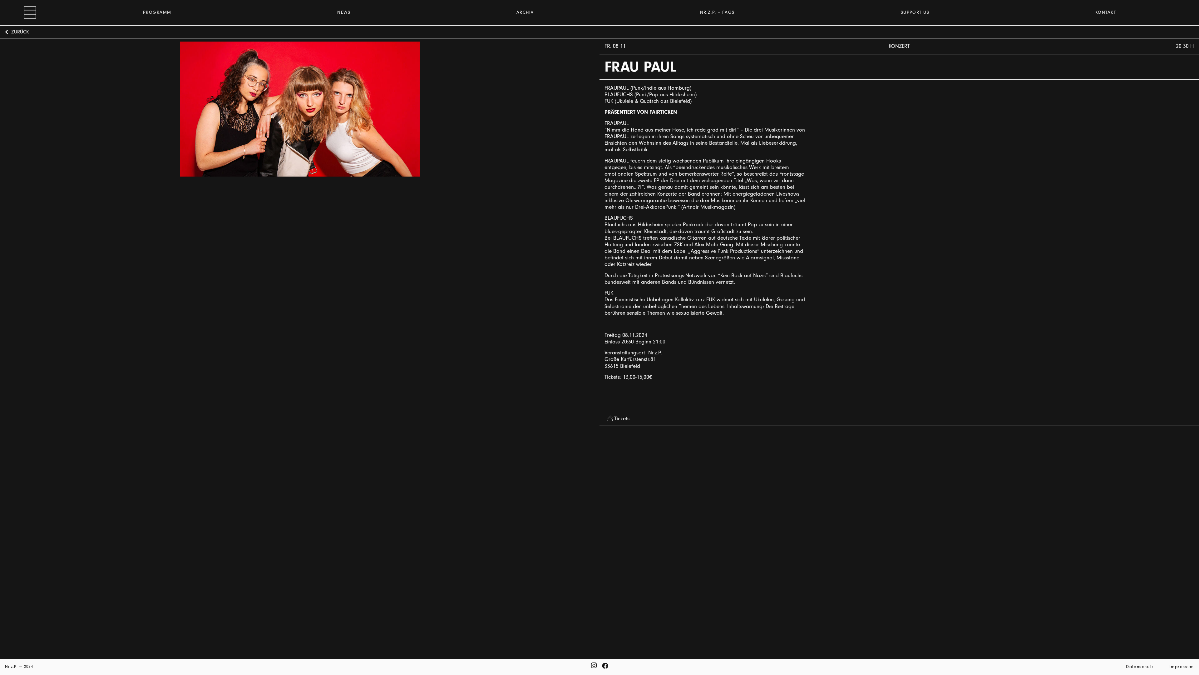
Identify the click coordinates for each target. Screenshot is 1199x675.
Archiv (525, 12)
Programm (157, 12)
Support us (915, 12)
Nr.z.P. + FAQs (717, 12)
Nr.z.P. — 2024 (19, 666)
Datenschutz (1140, 666)
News (343, 12)
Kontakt (1105, 12)
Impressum (1181, 666)
